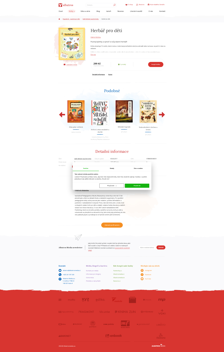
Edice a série (85, 11)
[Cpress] (147, 300)
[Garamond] (143, 324)
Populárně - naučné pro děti (71, 19)
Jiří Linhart (124, 132)
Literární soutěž (136, 11)
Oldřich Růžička (96, 37)
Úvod (61, 11)
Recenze (121, 11)
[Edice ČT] (62, 324)
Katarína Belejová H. (98, 137)
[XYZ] (85, 300)
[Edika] (100, 300)
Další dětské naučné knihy (91, 19)
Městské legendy (124, 127)
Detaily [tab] (112, 168)
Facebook (148, 275)
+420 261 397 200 (68, 275)
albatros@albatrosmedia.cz (72, 270)
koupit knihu (155, 64)
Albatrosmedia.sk (119, 278)
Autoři (108, 11)
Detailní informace (98, 74)
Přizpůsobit (110, 185)
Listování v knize (71, 65)
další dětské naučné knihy (82, 159)
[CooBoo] (60, 300)
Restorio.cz (116, 281)
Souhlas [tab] (85, 168)
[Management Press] (162, 300)
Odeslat (160, 247)
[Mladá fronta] (125, 324)
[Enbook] (113, 336)
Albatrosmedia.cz (118, 274)
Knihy (71, 11)
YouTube (148, 279)
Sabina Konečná (76, 132)
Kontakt (162, 11)
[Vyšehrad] (147, 312)
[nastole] (117, 300)
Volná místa (90, 278)
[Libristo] (161, 324)
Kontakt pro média (92, 271)
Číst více (93, 55)
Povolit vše (137, 185)
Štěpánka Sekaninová (103, 139)
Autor (110, 74)
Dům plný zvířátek (76, 127)
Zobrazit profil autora (112, 225)
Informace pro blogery (93, 274)
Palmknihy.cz (117, 271)
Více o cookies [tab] (138, 168)
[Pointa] (108, 324)
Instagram (148, 270)
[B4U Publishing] (66, 312)
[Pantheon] (93, 324)
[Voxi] (162, 312)
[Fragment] (86, 312)
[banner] (66, 5)
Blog (98, 11)
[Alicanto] (104, 312)
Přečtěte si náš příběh (93, 281)
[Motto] (71, 300)
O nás (151, 11)
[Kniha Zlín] (125, 312)
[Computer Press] (132, 300)
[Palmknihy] (77, 324)
